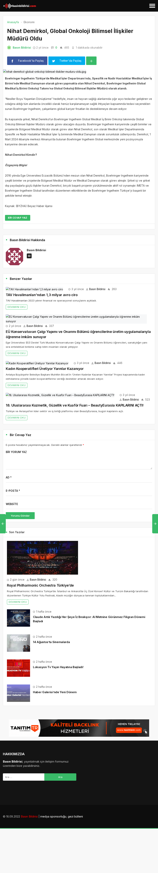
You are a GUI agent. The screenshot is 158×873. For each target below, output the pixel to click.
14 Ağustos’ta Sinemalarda (51, 642)
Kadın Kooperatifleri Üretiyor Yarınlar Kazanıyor (45, 369)
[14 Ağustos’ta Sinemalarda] (18, 642)
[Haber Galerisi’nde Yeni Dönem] (18, 693)
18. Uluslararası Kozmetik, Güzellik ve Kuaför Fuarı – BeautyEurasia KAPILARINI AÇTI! (75, 405)
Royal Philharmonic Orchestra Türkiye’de (40, 585)
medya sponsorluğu (53, 816)
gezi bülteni (75, 816)
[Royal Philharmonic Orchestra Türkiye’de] (42, 557)
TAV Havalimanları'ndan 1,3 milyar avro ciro (42, 295)
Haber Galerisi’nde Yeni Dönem (54, 692)
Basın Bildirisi (22, 47)
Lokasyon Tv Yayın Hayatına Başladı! (58, 667)
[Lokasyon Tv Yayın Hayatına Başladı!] (18, 667)
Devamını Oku (17, 307)
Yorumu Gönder (20, 515)
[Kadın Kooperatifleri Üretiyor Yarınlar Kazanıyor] (37, 363)
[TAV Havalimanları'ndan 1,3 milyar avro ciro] (34, 289)
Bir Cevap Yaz (17, 217)
